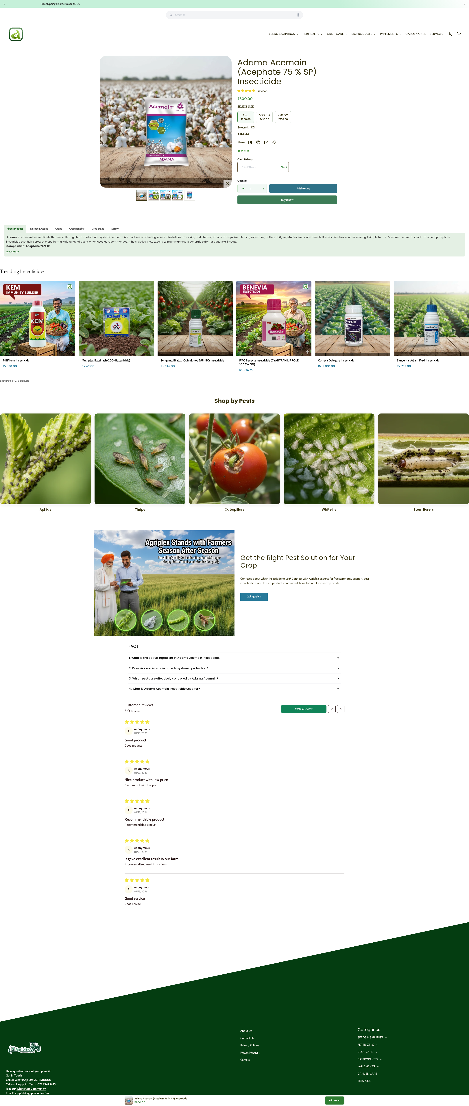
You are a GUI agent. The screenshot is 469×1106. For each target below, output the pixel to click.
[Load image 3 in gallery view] (165, 195)
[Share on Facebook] (250, 142)
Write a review (304, 709)
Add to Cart (334, 1100)
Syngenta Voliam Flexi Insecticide (418, 360)
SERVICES (364, 1081)
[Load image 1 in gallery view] (141, 195)
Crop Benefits (76, 228)
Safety (115, 228)
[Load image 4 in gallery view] (177, 195)
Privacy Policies (249, 1045)
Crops (58, 228)
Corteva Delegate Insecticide (336, 360)
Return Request (249, 1052)
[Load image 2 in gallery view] (153, 195)
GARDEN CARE (367, 1073)
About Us (246, 1031)
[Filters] (332, 709)
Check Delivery (245, 159)
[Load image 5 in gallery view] (189, 195)
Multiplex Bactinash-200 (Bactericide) (106, 360)
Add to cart (303, 188)
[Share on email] (266, 142)
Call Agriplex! (254, 596)
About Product (15, 228)
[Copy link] (274, 142)
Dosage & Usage (39, 228)
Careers (245, 1059)
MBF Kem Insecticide (16, 360)
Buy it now (287, 200)
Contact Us (247, 1038)
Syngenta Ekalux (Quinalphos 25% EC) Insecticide (192, 360)
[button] (246, 91)
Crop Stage (98, 228)
